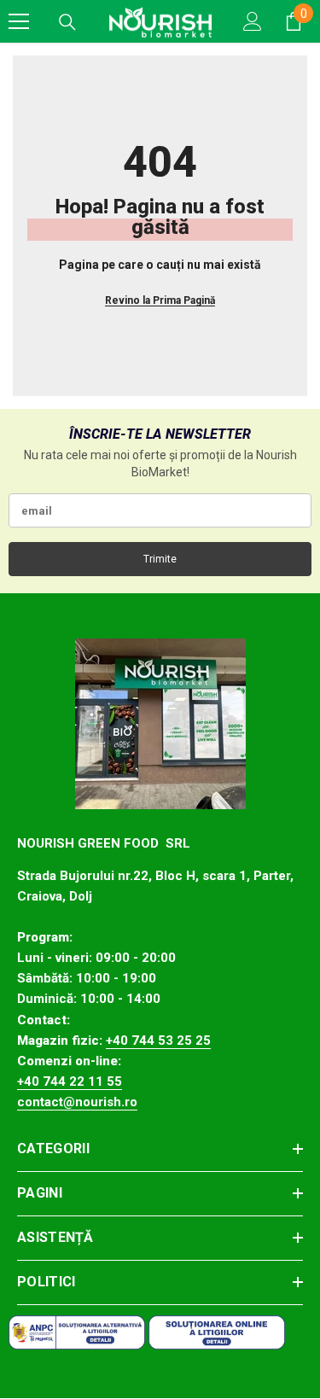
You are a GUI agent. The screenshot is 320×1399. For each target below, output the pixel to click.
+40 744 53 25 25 (158, 1040)
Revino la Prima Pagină (160, 300)
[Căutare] (67, 22)
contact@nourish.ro (77, 1102)
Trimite (160, 559)
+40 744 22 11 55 (69, 1081)
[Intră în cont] (252, 21)
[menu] (19, 21)
